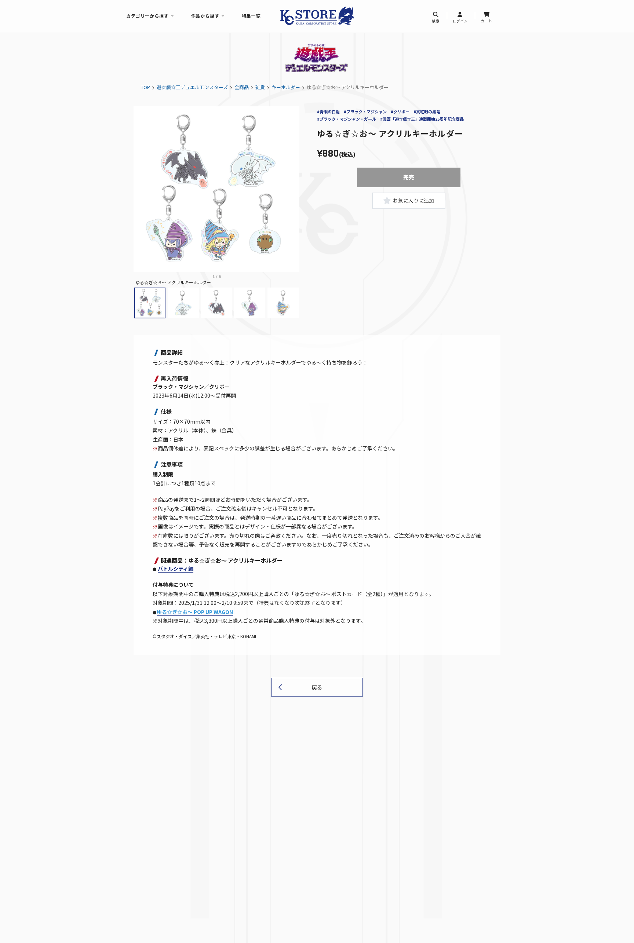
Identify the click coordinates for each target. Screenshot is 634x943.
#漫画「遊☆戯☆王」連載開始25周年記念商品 (422, 119)
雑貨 (260, 87)
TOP (145, 87)
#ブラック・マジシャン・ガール (346, 119)
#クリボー (400, 111)
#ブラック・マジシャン (365, 111)
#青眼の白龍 (328, 111)
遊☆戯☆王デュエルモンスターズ (192, 87)
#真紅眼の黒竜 (426, 111)
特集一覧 (251, 15)
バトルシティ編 (175, 568)
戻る (317, 687)
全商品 (241, 87)
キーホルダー (286, 87)
